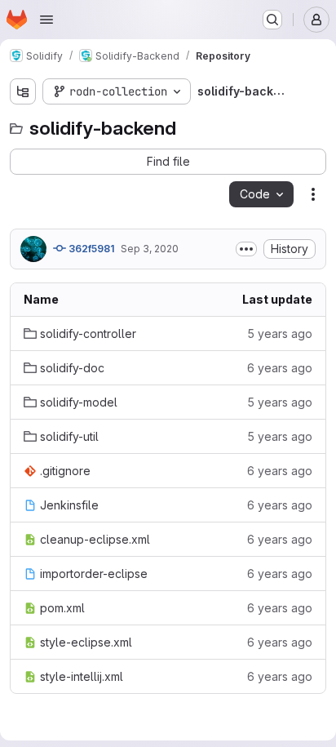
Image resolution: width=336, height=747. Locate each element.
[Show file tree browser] (23, 91)
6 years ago (279, 368)
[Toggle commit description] (246, 249)
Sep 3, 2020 (150, 248)
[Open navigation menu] (46, 20)
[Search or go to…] (272, 19)
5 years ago (279, 333)
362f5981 (90, 248)
